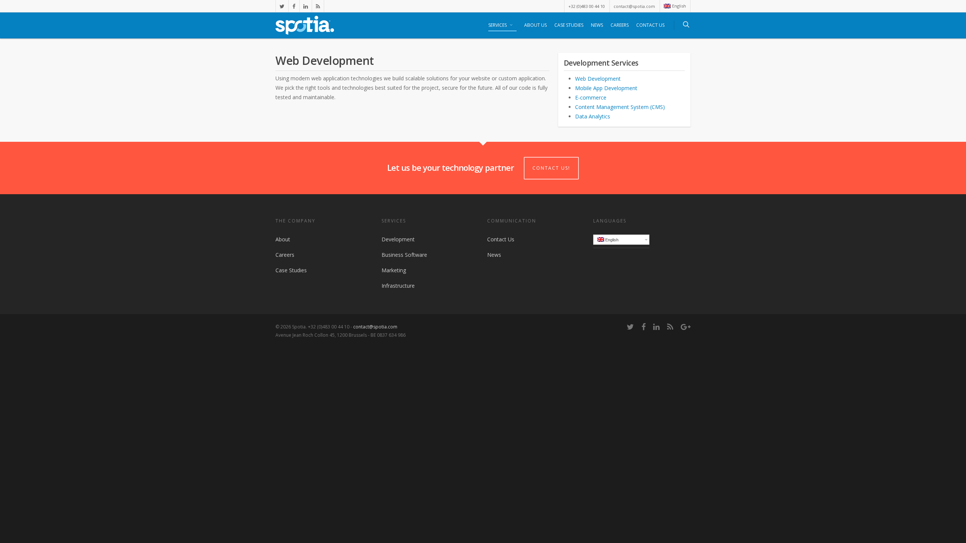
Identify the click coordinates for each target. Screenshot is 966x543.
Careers (620, 25)
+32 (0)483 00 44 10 (586, 6)
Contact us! (551, 168)
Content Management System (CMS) (620, 106)
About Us (535, 25)
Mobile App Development (606, 88)
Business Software (404, 254)
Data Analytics (592, 116)
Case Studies (568, 25)
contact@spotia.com (634, 6)
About (282, 239)
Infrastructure (398, 285)
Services (497, 25)
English (679, 6)
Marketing (393, 270)
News (597, 25)
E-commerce (590, 97)
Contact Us (650, 25)
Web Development (598, 78)
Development (398, 239)
